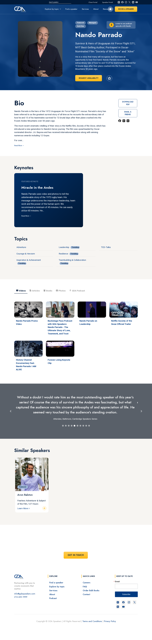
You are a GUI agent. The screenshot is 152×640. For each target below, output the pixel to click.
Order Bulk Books (91, 590)
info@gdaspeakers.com (24, 593)
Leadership (64, 247)
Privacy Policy (110, 621)
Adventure (21, 247)
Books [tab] (47, 290)
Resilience (63, 253)
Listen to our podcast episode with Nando (124, 24)
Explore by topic (57, 586)
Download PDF (127, 103)
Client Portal (92, 2)
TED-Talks (106, 247)
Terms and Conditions (92, 621)
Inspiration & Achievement (28, 260)
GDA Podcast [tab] (77, 290)
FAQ (85, 586)
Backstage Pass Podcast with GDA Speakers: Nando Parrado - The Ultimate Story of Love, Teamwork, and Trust (60, 327)
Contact (86, 594)
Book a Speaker (126, 9)
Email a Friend (127, 113)
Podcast (53, 598)
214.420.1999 (20, 596)
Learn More (22, 508)
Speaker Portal (107, 2)
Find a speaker (71, 9)
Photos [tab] (61, 290)
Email (117, 581)
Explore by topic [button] (52, 9)
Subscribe (126, 594)
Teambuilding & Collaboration (72, 260)
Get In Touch (76, 555)
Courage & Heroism (25, 253)
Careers (86, 582)
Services (85, 9)
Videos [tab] (21, 290)
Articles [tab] (34, 290)
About (95, 9)
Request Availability (88, 78)
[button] (10, 411)
